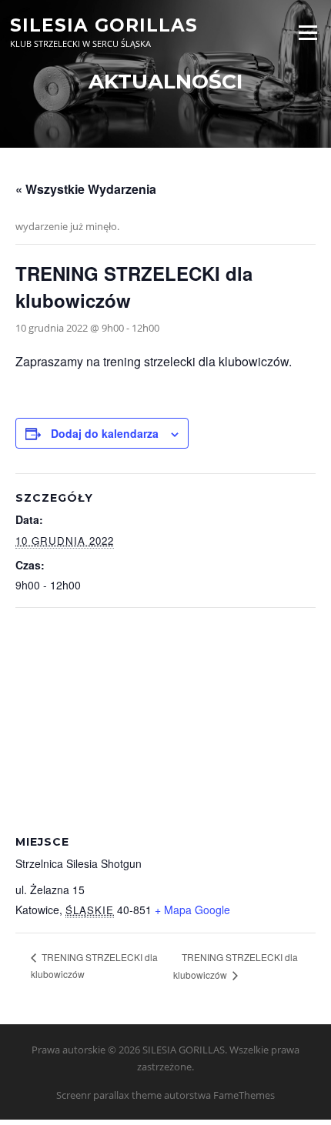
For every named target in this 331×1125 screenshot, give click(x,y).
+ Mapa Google (192, 909)
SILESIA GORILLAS (104, 24)
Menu (307, 32)
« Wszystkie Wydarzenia (85, 189)
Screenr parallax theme (109, 1095)
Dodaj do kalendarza (105, 433)
